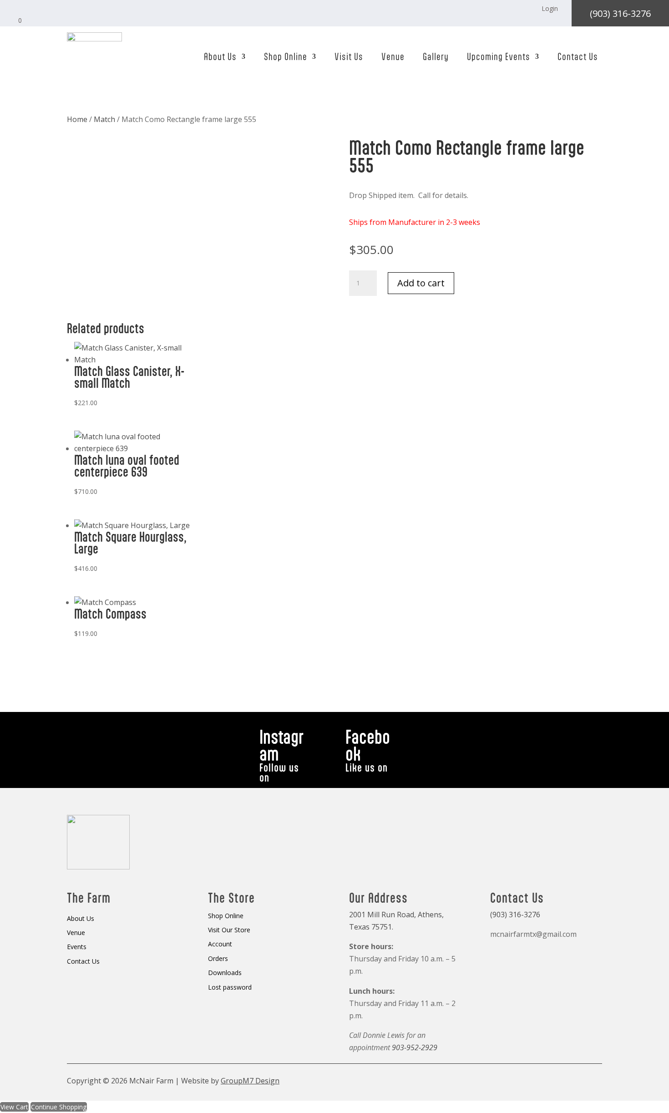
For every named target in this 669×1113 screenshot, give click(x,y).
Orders (218, 959)
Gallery (436, 56)
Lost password (230, 987)
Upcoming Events (498, 56)
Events (76, 947)
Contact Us (578, 56)
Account (220, 944)
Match (104, 119)
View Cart (14, 1107)
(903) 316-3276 (620, 13)
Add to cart (421, 283)
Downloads (225, 973)
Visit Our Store (229, 930)
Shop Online (285, 56)
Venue (393, 56)
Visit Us (348, 56)
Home (77, 119)
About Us (220, 56)
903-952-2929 (414, 1047)
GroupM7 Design (250, 1081)
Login (550, 8)
